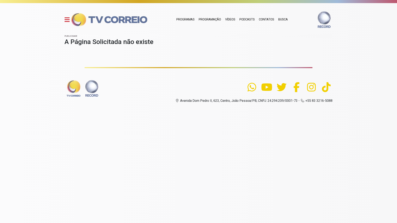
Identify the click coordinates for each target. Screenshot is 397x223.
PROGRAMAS (185, 19)
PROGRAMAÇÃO (210, 19)
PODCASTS (247, 19)
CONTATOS (266, 19)
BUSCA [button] (283, 19)
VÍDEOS (230, 19)
